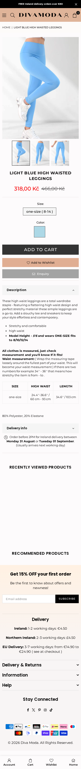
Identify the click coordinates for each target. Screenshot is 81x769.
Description (16, 290)
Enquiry (42, 274)
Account (9, 764)
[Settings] (66, 15)
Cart (30, 764)
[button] (75, 15)
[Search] (12, 15)
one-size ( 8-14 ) (39, 211)
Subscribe (67, 598)
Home (6, 27)
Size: (40, 204)
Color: (40, 222)
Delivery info (17, 428)
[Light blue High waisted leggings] (21, 153)
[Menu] (4, 15)
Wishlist (51, 764)
